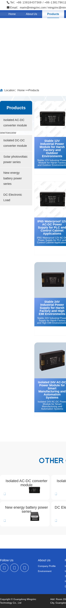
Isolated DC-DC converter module (15, 143)
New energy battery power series (12, 178)
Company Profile (47, 566)
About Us (31, 14)
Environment (44, 571)
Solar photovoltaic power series (15, 159)
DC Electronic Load (12, 197)
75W (7, 132)
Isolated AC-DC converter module (15, 122)
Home (12, 14)
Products (53, 14)
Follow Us (6, 560)
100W (13, 132)
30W (2, 132)
